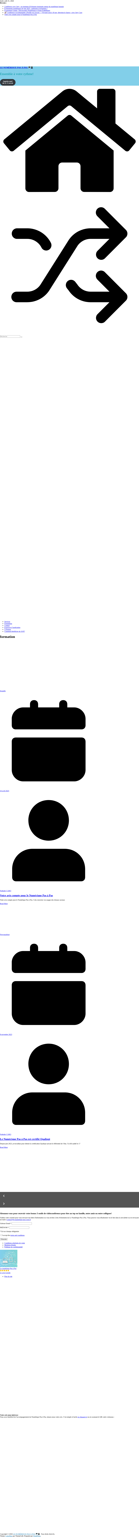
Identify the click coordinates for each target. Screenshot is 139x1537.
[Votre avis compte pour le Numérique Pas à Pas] (43, 689)
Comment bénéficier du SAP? (14, 631)
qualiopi (7, 934)
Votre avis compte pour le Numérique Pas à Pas (20, 14)
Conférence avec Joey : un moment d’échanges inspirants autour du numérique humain (34, 7)
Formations (8, 623)
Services (7, 622)
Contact (7, 625)
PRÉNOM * (4, 1227)
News (2, 934)
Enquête (3, 691)
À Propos (7, 629)
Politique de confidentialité (13, 1247)
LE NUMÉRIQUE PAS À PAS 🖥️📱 (16, 67)
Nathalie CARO (5, 891)
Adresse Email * (5, 1223)
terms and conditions (17, 1235)
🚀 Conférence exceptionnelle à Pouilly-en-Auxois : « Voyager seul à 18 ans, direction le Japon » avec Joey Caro (43, 12)
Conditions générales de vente (14, 1243)
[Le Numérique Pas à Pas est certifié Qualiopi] (43, 933)
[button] (69, 1196)
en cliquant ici (82, 1417)
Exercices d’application (12, 627)
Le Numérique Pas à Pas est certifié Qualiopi (25, 1139)
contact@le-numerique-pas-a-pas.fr (19, 1220)
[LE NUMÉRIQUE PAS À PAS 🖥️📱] (69, 63)
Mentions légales (10, 1245)
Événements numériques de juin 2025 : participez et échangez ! (25, 8)
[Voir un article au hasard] (69, 334)
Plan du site (8, 1276)
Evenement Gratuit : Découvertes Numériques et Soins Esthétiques (27, 10)
